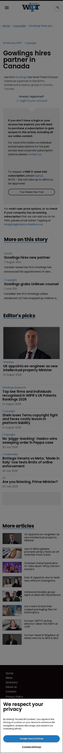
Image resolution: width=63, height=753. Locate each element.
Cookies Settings (31, 746)
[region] (31, 726)
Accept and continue (31, 738)
